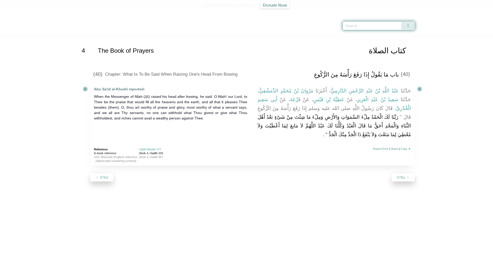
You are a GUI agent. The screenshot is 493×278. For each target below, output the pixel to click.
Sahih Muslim (109, 37)
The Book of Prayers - (148, 37)
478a (401, 177)
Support (221, 273)
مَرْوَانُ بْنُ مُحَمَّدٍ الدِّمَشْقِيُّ (286, 90)
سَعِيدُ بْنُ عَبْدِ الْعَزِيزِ (377, 99)
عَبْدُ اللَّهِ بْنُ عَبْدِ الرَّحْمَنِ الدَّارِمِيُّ (365, 90)
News (206, 273)
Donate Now (275, 5)
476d (103, 177)
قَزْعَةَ (295, 99)
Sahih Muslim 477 (150, 149)
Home (90, 37)
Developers (242, 273)
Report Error (380, 148)
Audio (480, 13)
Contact (263, 273)
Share (394, 148)
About (192, 273)
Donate (280, 273)
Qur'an (429, 13)
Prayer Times (462, 13)
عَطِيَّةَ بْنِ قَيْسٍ (328, 99)
